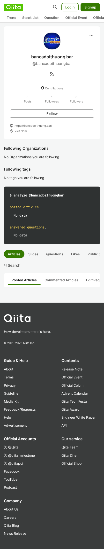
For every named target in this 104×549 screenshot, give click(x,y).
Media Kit (11, 401)
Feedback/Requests (20, 409)
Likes (75, 254)
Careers (10, 517)
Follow (52, 114)
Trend (11, 18)
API (64, 425)
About (8, 369)
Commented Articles (61, 280)
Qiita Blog (11, 525)
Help (7, 417)
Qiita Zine (68, 455)
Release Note (71, 369)
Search (12, 265)
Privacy (10, 385)
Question (51, 18)
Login (70, 7)
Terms (9, 377)
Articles (14, 254)
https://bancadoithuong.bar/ (33, 125)
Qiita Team (69, 447)
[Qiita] (13, 7)
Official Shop (71, 463)
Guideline (11, 393)
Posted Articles (24, 280)
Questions (54, 254)
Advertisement (15, 425)
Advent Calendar (74, 393)
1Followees (52, 99)
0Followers (76, 99)
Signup (90, 7)
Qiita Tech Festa (74, 401)
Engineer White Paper (78, 417)
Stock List (30, 18)
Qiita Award (70, 409)
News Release (15, 533)
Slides (33, 254)
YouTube (10, 479)
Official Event (76, 18)
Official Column (73, 385)
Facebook (12, 471)
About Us (11, 509)
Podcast (10, 487)
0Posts (27, 99)
